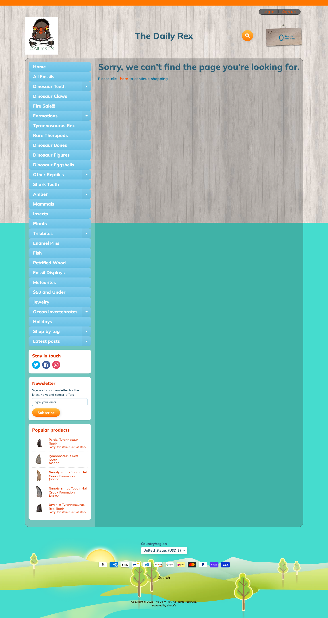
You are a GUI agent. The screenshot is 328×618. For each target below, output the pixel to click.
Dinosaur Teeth (62, 87)
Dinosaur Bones (50, 145)
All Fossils (43, 76)
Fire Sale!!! (44, 106)
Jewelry (41, 302)
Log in (269, 12)
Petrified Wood (49, 262)
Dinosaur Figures (51, 155)
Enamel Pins (46, 243)
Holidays (42, 321)
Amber (62, 195)
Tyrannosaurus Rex (54, 125)
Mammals (43, 204)
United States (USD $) (162, 550)
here (124, 79)
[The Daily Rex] (41, 36)
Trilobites (62, 234)
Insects (40, 213)
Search (164, 577)
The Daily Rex (162, 602)
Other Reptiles (62, 175)
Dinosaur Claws (50, 96)
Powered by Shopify (164, 606)
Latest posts (62, 342)
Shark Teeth (46, 184)
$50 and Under (49, 292)
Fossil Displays (49, 272)
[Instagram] (56, 365)
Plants (40, 223)
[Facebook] (46, 365)
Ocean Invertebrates (62, 313)
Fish (37, 253)
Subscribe (46, 412)
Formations (62, 117)
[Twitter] (36, 365)
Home (39, 66)
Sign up (289, 12)
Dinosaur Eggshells (53, 164)
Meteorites (44, 282)
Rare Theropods (50, 135)
